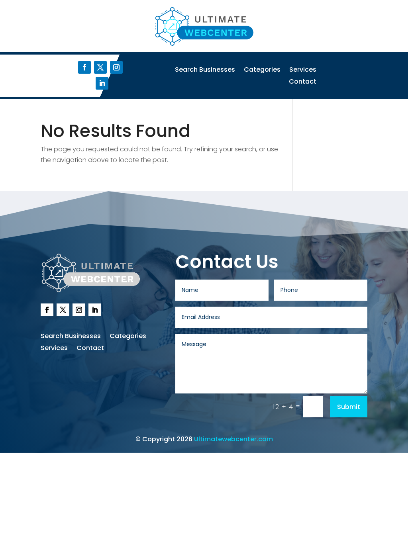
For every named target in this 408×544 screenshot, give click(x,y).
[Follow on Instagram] (116, 67)
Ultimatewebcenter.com (233, 439)
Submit (348, 406)
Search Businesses (205, 70)
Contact (302, 82)
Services (302, 70)
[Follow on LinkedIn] (102, 83)
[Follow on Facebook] (84, 67)
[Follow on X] (100, 67)
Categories (262, 70)
